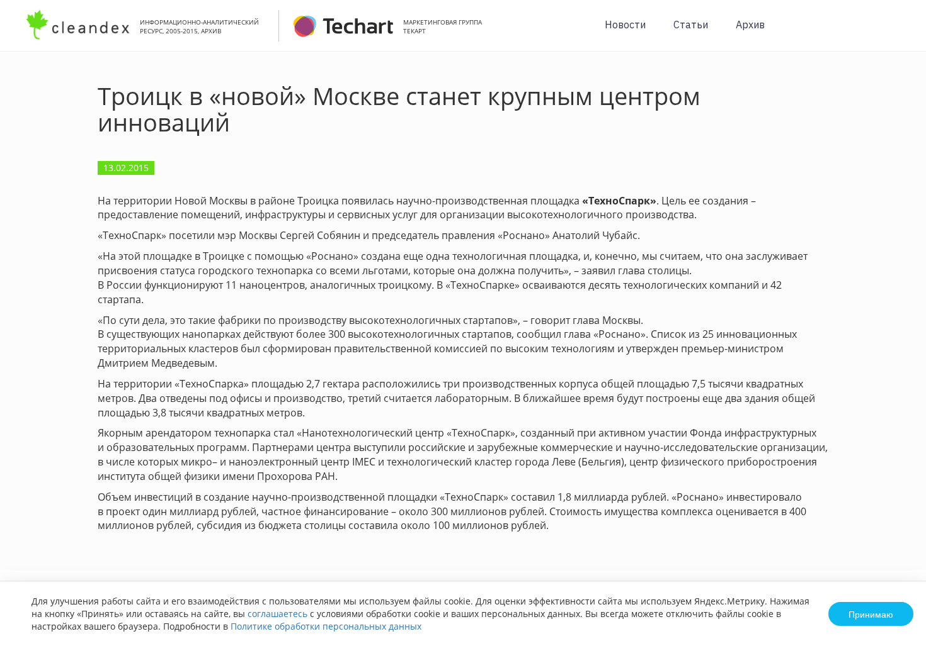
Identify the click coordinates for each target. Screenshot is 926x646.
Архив (750, 24)
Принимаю (871, 614)
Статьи (690, 24)
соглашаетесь (277, 614)
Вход (897, 32)
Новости (625, 24)
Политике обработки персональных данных (326, 626)
